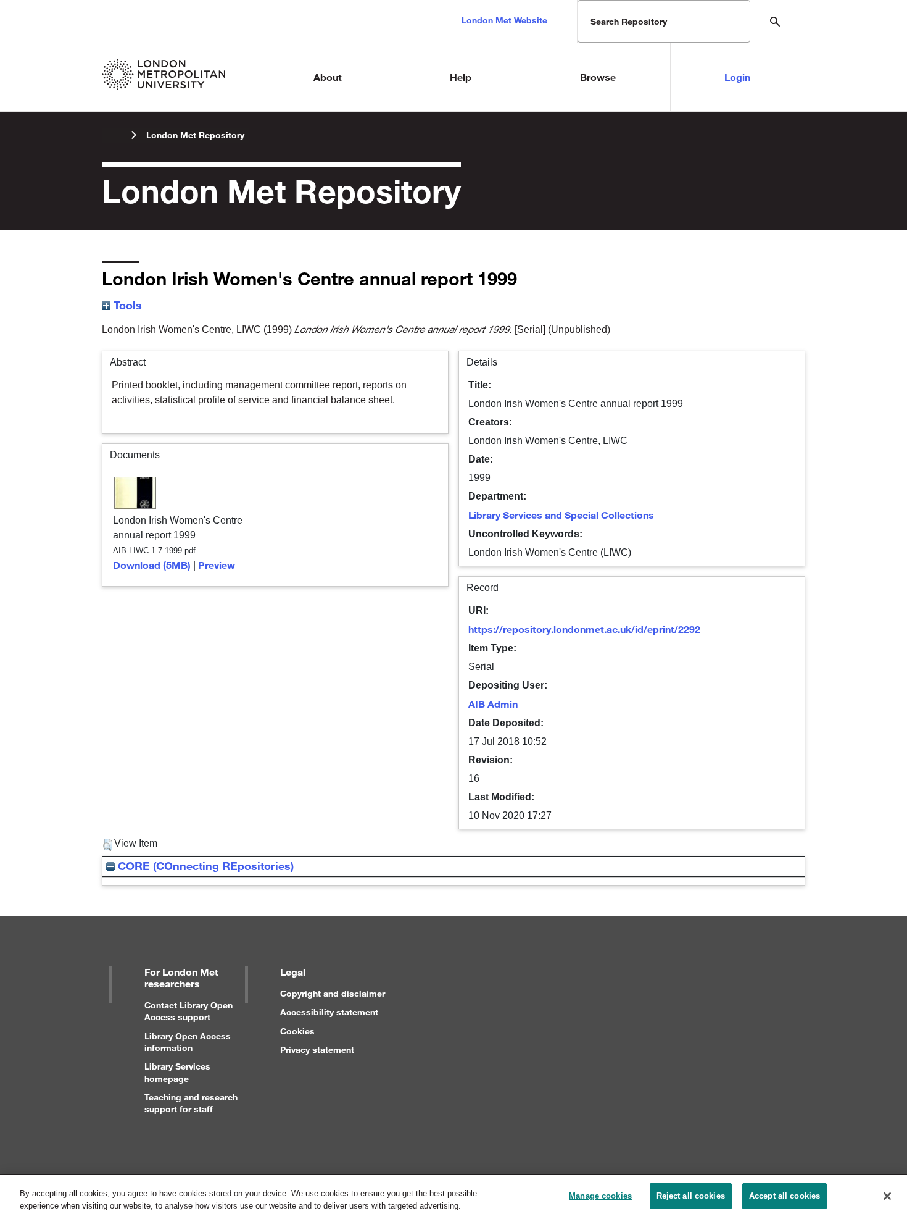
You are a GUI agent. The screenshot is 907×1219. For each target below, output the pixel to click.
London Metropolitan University (112, 135)
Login (737, 77)
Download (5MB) (152, 565)
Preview (216, 565)
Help (460, 77)
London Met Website (504, 20)
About (327, 77)
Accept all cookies (784, 1195)
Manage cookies (600, 1195)
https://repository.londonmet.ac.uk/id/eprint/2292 (584, 629)
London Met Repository (195, 135)
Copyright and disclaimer (332, 993)
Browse (598, 77)
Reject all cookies (690, 1195)
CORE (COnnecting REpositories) (204, 866)
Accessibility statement (329, 1012)
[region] (453, 1197)
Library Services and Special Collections (561, 515)
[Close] (887, 1196)
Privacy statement (317, 1049)
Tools (126, 305)
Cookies (297, 1031)
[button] (107, 845)
